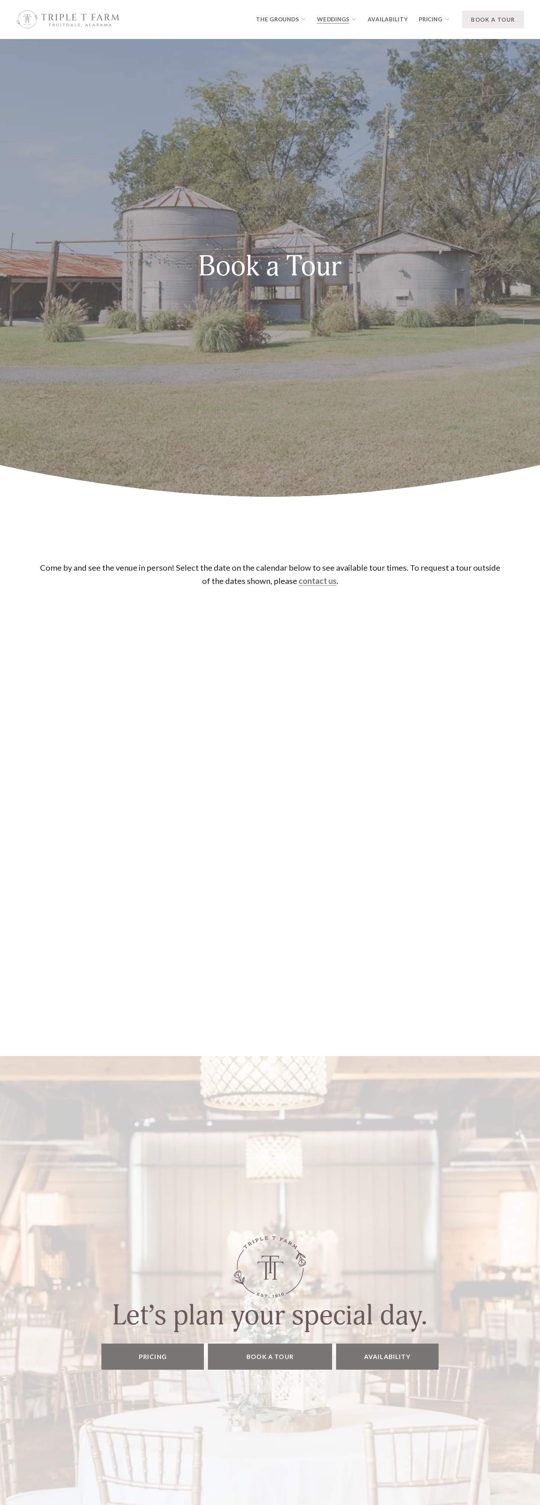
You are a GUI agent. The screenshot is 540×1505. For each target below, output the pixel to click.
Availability (388, 19)
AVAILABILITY (387, 1356)
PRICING (153, 1356)
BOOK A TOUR (493, 19)
